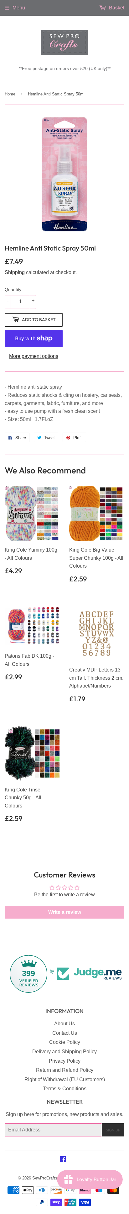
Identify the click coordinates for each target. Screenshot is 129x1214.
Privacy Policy (64, 1061)
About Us (64, 1023)
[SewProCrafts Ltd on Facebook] (63, 1160)
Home (10, 94)
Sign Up (113, 1130)
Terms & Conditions (64, 1088)
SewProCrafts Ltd (48, 1178)
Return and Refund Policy (64, 1070)
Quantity (13, 289)
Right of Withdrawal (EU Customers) (64, 1079)
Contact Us (64, 1033)
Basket (116, 7)
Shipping (15, 272)
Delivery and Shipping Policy (64, 1051)
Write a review (64, 912)
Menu (19, 7)
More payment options (33, 356)
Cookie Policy (64, 1042)
